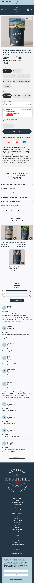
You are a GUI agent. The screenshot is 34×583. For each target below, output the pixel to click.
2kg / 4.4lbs (27, 95)
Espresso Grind (17, 71)
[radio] (4, 104)
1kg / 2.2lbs (17, 95)
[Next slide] (32, 2)
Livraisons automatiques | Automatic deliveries (12, 112)
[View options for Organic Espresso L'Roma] (14, 238)
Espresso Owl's (21, 242)
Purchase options (7, 101)
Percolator (7, 86)
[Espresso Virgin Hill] (17, 257)
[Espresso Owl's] (25, 232)
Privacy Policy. (15, 567)
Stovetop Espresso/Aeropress (21, 81)
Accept (16, 571)
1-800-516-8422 (17, 509)
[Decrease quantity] (4, 126)
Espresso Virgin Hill (14, 267)
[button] (23, 18)
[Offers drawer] (6, 10)
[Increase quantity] (12, 126)
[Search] (28, 10)
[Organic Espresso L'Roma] (9, 232)
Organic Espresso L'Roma (8, 242)
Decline (16, 575)
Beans (7, 71)
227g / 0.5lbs (7, 95)
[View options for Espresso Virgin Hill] (22, 263)
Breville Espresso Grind (23, 76)
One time (9, 104)
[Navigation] (2, 10)
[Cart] (32, 10)
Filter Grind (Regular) (9, 76)
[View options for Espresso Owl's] (30, 238)
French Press (7, 81)
